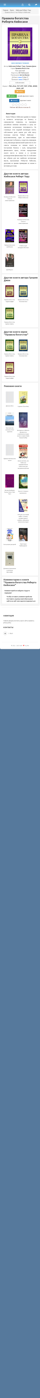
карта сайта (24, 621)
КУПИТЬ (20, 91)
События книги (19, 83)
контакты (17, 621)
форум (11, 621)
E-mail (11, 633)
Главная (5, 10)
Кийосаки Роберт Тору (23, 10)
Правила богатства (22, 68)
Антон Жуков (24, 75)
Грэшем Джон (31, 66)
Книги (12, 10)
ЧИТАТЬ (12, 96)
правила (31, 621)
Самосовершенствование (20, 63)
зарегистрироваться (27, 601)
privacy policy (7, 623)
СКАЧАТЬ (15, 100)
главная (5, 621)
